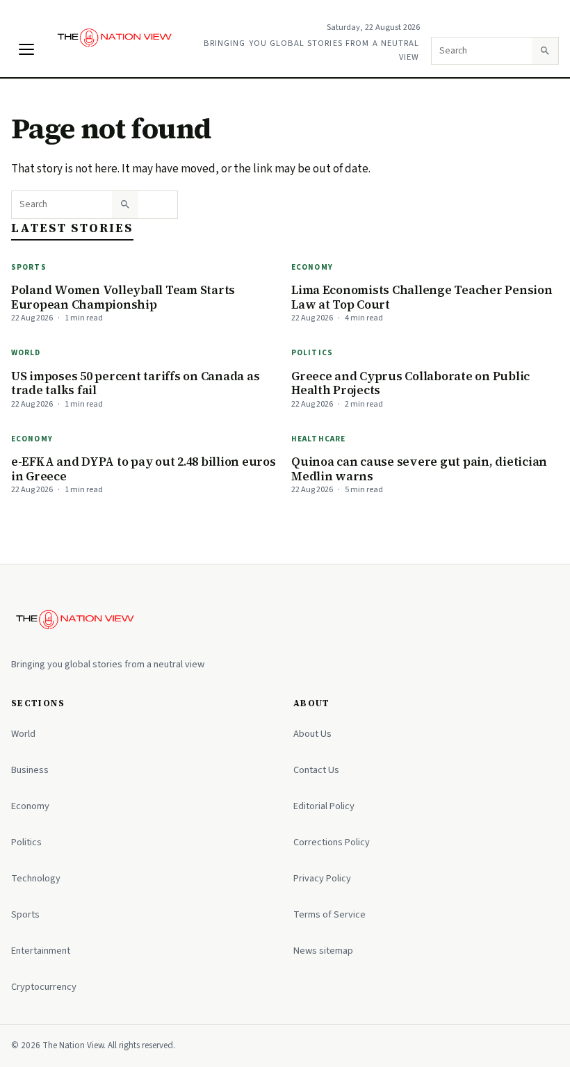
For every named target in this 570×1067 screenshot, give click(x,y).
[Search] (545, 51)
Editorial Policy (324, 806)
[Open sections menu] (26, 49)
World (26, 353)
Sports (29, 267)
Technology (35, 878)
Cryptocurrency (43, 986)
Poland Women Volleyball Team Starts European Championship (123, 297)
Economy (312, 267)
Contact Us (316, 770)
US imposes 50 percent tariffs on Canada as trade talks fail (135, 383)
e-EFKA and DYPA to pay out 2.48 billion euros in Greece (143, 468)
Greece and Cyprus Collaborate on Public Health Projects (410, 383)
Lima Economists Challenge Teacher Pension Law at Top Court (422, 297)
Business (30, 770)
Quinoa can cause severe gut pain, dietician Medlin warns (419, 468)
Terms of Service (329, 914)
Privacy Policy (322, 878)
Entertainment (40, 950)
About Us (312, 733)
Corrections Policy (331, 842)
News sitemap (323, 950)
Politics (312, 353)
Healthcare (318, 439)
